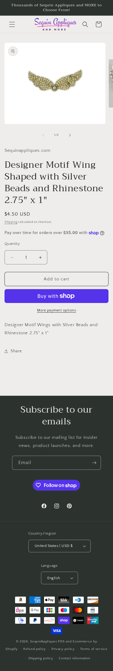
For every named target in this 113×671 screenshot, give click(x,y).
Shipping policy (40, 658)
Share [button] (16, 351)
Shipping (11, 222)
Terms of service (93, 649)
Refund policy (34, 649)
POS (61, 641)
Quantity (12, 244)
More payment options (56, 310)
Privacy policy (63, 649)
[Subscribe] (94, 463)
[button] (12, 24)
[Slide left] (43, 135)
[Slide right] (70, 135)
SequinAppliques (43, 641)
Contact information (74, 658)
